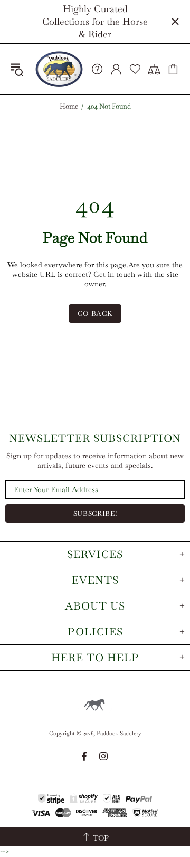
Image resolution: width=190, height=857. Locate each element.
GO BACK (95, 313)
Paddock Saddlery (59, 69)
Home (69, 106)
